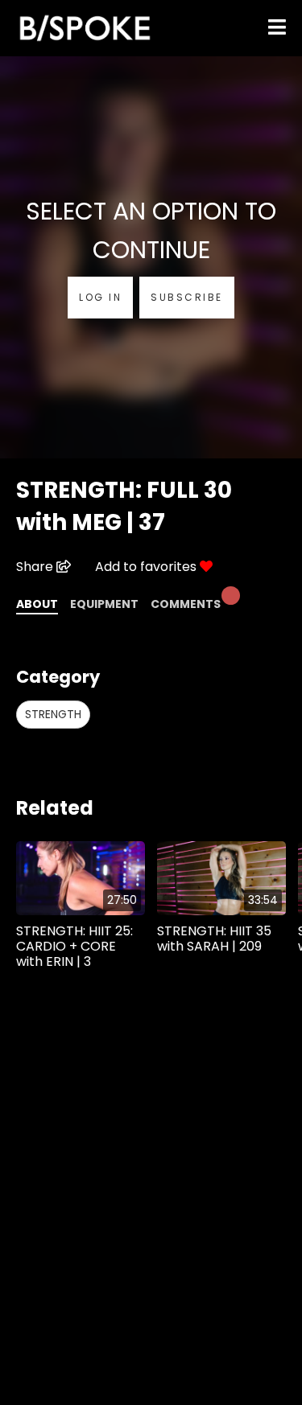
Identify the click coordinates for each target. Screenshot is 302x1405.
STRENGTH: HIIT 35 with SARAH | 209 (214, 938)
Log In (100, 297)
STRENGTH (53, 714)
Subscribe (187, 297)
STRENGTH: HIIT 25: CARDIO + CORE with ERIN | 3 (74, 946)
